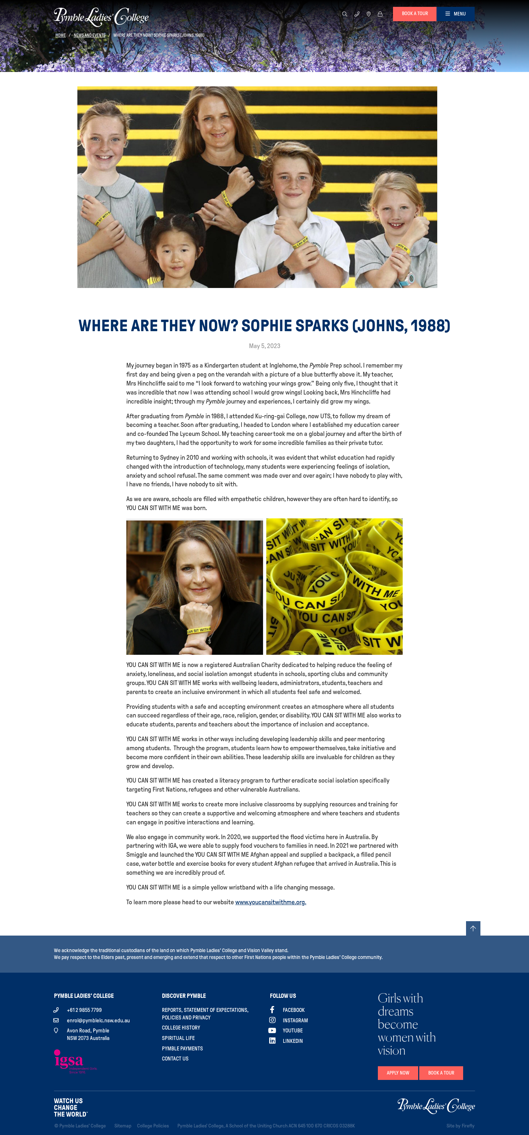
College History (181, 1028)
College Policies (154, 1126)
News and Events (89, 35)
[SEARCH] (345, 14)
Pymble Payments (182, 1048)
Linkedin (293, 1041)
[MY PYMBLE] (380, 13)
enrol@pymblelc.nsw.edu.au (98, 1020)
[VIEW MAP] (368, 13)
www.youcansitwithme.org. (270, 902)
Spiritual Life (178, 1038)
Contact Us (175, 1059)
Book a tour (415, 13)
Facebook (294, 1010)
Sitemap (124, 1126)
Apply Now (398, 1073)
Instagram (295, 1020)
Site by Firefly (461, 1126)
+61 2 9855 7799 (84, 1010)
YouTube (293, 1030)
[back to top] (473, 928)
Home (60, 35)
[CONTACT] (357, 13)
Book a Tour (441, 1073)
